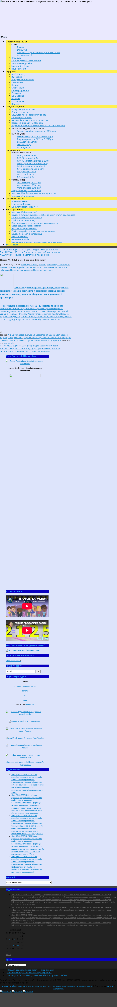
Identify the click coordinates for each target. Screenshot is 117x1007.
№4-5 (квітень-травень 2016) (31, 169)
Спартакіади (17, 87)
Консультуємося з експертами (26, 60)
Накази (42, 264)
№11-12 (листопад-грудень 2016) (33, 160)
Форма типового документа (47, 340)
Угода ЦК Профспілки (27, 141)
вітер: (25, 700)
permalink (8, 343)
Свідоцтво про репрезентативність (28, 114)
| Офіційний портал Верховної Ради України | (29, 972)
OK (39, 671)
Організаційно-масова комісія (26, 225)
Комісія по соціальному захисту (26, 217)
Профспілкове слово (43, 270)
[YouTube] (17, 991)
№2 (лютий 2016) (25, 174)
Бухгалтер (22, 49)
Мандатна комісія (20, 239)
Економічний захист (21, 204)
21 (18, 945)
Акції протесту (18, 74)
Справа (29, 340)
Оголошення (17, 101)
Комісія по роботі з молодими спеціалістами (33, 231)
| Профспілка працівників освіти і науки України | (31, 970)
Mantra (109, 986)
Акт (9, 334)
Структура (16, 58)
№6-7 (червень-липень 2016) (31, 166)
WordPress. (58, 988)
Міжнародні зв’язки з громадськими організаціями (36, 242)
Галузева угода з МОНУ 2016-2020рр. (35, 139)
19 (13, 945)
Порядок (66, 337)
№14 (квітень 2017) (26, 155)
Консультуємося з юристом (24, 206)
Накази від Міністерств (58, 264)
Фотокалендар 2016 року (29, 185)
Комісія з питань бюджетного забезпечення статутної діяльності (43, 215)
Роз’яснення (17, 82)
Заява (52, 334)
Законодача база (29, 264)
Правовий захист (19, 201)
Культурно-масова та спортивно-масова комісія (34, 223)
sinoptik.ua (29, 705)
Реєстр (13, 340)
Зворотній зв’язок (20, 66)
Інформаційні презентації (24, 212)
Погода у (25, 686)
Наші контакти (18, 68)
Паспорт (18, 337)
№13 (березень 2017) (27, 158)
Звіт (58, 334)
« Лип (8, 955)
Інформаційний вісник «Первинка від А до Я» (33, 193)
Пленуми (15, 98)
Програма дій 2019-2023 (23, 109)
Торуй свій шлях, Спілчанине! (26, 190)
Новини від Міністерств (20, 267)
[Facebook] (6, 991)
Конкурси (16, 93)
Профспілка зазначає (43, 267)
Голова (20, 47)
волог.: (25, 691)
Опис (10, 337)
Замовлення (42, 334)
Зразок (64, 334)
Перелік (27, 337)
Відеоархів (16, 77)
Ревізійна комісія (19, 236)
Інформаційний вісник (22, 79)
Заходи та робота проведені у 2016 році (36, 131)
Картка (3, 337)
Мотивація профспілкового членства (29, 120)
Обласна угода (24, 144)
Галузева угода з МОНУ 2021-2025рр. (35, 136)
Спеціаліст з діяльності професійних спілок (38, 52)
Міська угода (23, 147)
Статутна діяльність (21, 112)
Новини (15, 85)
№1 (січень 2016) (25, 177)
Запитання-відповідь (21, 63)
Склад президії (24, 55)
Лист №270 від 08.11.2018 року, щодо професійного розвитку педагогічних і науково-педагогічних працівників (30, 253)
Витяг (14, 334)
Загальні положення (21, 117)
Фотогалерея (12, 244)
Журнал (31, 334)
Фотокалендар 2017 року (29, 182)
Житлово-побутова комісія (24, 228)
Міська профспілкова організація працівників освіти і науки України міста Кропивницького (47, 986)
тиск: (25, 695)
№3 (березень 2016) (26, 171)
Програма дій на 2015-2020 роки (27, 123)
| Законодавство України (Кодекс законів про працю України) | (37, 975)
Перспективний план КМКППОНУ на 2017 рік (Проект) (38, 125)
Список (20, 340)
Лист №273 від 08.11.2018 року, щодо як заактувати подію (29, 249)
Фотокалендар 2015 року (29, 187)
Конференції (17, 95)
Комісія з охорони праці (23, 220)
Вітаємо (15, 104)
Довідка (22, 334)
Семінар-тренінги (20, 90)
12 (13, 942)
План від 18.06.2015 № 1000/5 (46, 337)
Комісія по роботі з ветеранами (27, 233)
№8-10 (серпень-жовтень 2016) (32, 163)
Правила (4, 340)
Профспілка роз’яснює (21, 270)
